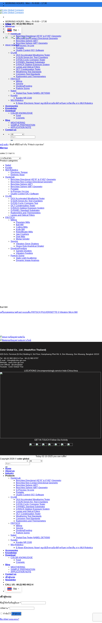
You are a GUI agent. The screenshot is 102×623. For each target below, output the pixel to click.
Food (18, 115)
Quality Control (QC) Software (30, 50)
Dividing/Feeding (24, 86)
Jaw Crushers (22, 234)
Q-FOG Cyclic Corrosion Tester (30, 60)
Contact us (10, 130)
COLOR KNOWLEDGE (22, 113)
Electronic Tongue (19, 172)
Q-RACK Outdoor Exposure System (33, 64)
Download (10, 111)
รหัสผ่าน (4, 608)
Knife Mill (20, 229)
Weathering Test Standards (28, 72)
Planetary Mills (23, 222)
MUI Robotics (17, 100)
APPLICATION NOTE (21, 127)
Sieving (19, 83)
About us (10, 26)
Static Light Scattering (26, 258)
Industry (9, 473)
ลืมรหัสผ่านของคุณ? (9, 619)
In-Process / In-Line (25, 45)
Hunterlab (10, 177)
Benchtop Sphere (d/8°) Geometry (32, 43)
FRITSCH (15, 79)
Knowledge (11, 108)
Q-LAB (14, 53)
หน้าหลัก (4, 144)
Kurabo (14, 95)
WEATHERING (18, 122)
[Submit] (12, 140)
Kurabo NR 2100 (24, 98)
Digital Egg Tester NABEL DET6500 (33, 93)
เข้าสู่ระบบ (16, 614)
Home (8, 24)
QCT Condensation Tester (28, 69)
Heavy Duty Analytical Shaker (30, 246)
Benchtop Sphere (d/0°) (27, 41)
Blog (7, 120)
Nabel (13, 91)
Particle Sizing (23, 88)
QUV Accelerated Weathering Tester (33, 55)
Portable (20, 48)
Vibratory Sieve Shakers (27, 244)
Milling (19, 81)
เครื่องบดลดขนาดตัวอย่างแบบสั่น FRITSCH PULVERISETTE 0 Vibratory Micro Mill (39, 312)
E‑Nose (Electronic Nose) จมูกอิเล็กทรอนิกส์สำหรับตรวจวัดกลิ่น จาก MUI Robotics (54, 103)
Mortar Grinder (22, 239)
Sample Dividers (24, 251)
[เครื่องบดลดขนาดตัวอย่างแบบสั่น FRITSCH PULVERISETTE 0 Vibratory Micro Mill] (20, 303)
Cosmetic (20, 118)
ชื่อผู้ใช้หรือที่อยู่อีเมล (10, 603)
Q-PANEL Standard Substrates (30, 62)
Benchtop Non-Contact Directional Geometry (37, 38)
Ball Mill (20, 225)
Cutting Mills (22, 227)
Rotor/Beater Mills (24, 232)
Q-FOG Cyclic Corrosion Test (24, 203)
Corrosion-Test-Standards (28, 74)
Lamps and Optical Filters (28, 67)
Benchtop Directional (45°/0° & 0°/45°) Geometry (38, 36)
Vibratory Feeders (24, 253)
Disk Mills (20, 236)
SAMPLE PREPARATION (23, 125)
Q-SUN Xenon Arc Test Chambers (32, 57)
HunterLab (16, 34)
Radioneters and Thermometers (31, 76)
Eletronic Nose (18, 175)
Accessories (11, 106)
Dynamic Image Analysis (27, 260)
